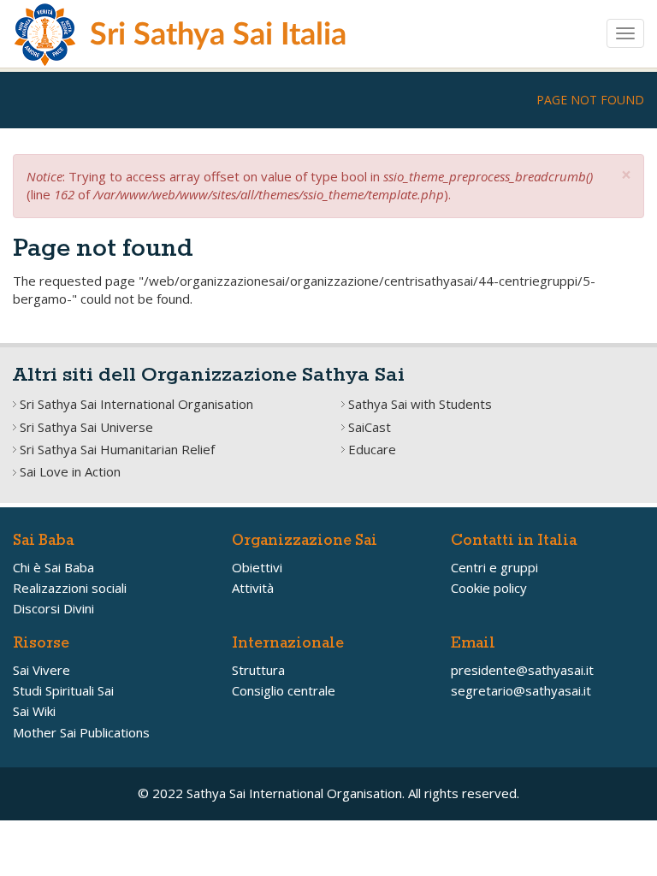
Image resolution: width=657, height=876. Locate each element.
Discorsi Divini (53, 608)
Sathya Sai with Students (420, 403)
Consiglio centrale (283, 690)
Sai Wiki (34, 710)
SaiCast (369, 426)
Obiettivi (257, 567)
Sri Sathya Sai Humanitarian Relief (117, 449)
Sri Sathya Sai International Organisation (136, 403)
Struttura (258, 669)
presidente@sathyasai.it (522, 669)
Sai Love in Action (70, 471)
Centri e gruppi (494, 567)
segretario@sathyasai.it (521, 690)
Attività (253, 587)
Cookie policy (489, 587)
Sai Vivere (41, 669)
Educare (372, 449)
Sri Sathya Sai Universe (86, 426)
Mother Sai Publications (81, 732)
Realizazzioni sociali (70, 587)
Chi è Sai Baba (53, 567)
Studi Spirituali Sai (63, 690)
